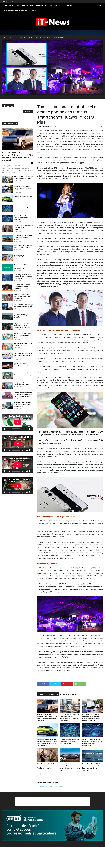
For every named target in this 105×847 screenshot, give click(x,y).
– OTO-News (68, 5)
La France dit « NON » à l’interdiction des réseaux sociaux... (21, 257)
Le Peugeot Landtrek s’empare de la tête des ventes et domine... (23, 237)
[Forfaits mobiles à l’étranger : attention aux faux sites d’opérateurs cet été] (7, 267)
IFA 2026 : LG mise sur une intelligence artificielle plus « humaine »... (22, 296)
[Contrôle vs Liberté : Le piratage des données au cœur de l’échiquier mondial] (70, 730)
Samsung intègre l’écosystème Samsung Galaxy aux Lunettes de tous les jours (23, 355)
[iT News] (52, 22)
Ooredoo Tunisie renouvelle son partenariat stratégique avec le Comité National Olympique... (23, 394)
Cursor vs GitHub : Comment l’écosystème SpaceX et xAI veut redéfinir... (22, 217)
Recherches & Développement (15, 11)
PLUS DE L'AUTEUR (68, 694)
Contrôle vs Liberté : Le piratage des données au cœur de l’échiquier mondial (69, 741)
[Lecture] (5, 429)
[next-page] (41, 774)
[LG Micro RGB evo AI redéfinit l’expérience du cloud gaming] (7, 375)
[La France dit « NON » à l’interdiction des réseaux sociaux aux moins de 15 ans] (7, 257)
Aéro (34, 11)
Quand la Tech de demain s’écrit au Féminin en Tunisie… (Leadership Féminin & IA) (46, 766)
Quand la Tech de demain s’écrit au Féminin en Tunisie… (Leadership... (23, 227)
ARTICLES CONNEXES (48, 694)
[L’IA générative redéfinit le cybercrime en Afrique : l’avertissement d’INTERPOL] (7, 326)
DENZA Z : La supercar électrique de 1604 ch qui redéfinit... (21, 365)
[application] (17, 422)
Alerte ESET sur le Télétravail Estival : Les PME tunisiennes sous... (22, 335)
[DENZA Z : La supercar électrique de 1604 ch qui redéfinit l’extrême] (7, 365)
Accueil (4, 37)
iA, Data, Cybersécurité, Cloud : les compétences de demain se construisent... (23, 276)
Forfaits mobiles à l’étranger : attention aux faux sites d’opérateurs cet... (22, 266)
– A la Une (8, 5)
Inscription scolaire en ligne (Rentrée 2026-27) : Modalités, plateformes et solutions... (23, 188)
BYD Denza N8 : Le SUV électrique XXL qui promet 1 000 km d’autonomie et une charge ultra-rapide (17, 156)
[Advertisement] (52, 801)
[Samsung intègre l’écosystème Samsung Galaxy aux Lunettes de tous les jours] (7, 356)
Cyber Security (55, 5)
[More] (89, 684)
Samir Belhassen (44, 126)
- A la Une (11, 37)
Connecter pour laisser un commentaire (50, 786)
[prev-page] (38, 774)
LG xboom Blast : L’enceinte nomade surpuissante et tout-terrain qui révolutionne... (23, 286)
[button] (100, 6)
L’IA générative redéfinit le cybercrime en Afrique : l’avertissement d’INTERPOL (22, 325)
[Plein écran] (30, 429)
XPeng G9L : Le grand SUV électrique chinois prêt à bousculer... (21, 315)
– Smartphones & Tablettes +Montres (31, 5)
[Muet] (27, 429)
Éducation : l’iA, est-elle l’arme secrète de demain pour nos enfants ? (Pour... (23, 404)
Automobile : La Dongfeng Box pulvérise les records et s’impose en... (23, 198)
